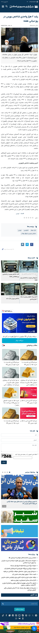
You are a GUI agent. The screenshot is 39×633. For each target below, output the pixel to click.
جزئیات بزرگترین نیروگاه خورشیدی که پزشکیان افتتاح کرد (20, 568)
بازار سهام (33, 230)
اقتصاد (22, 214)
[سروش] (12, 615)
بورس (17, 214)
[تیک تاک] (3, 615)
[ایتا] (16, 615)
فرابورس (26, 230)
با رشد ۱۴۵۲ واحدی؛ (14, 297)
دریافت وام (19, 340)
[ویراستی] (9, 615)
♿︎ (34, 628)
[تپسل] (3, 311)
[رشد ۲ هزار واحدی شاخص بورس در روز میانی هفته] (19, 40)
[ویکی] (19, 618)
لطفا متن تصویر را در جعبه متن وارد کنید (26, 454)
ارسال (3, 462)
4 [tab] (2, 472)
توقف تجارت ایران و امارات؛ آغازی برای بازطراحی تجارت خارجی (18, 577)
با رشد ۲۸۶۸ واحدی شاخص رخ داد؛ (29, 275)
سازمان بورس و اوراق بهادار (29, 233)
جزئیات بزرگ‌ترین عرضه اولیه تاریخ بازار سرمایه (23, 566)
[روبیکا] (29, 615)
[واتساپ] (16, 618)
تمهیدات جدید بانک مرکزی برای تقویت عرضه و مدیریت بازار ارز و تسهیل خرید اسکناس (19, 562)
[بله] (22, 615)
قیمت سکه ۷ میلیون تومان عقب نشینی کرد (24, 574)
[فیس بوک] (6, 615)
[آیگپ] (19, 615)
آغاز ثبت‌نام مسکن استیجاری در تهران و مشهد (23, 580)
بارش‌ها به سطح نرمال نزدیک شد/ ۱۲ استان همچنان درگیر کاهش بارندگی (20, 589)
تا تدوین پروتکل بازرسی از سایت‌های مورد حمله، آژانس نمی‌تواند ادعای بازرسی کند (22, 502)
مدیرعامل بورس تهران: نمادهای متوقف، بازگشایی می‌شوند (19, 571)
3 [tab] (5, 472)
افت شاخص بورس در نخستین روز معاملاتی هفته (11, 275)
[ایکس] (32, 615)
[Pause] (4, 331)
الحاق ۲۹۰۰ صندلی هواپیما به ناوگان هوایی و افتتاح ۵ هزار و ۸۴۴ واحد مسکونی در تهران (19, 584)
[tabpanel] (19, 492)
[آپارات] (26, 615)
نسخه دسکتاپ (19, 609)
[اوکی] (22, 618)
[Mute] (7, 331)
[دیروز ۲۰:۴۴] (19, 487)
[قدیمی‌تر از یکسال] (29, 266)
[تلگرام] (36, 615)
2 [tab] (7, 472)
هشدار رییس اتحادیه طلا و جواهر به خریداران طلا (22, 558)
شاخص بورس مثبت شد (12, 299)
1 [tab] (9, 472)
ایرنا (22, 7)
